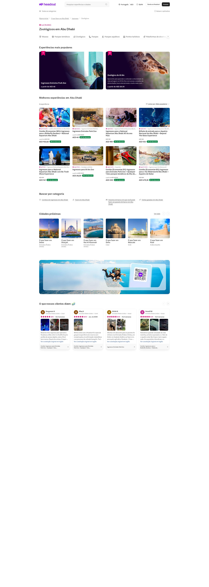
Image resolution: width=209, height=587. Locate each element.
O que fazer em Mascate (134, 241)
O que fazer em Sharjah (67, 241)
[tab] (43, 36)
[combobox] (87, 4)
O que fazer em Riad (156, 241)
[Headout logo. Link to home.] (47, 4)
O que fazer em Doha (112, 241)
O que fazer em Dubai (45, 241)
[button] (47, 11)
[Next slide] (168, 36)
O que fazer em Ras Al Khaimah (90, 241)
